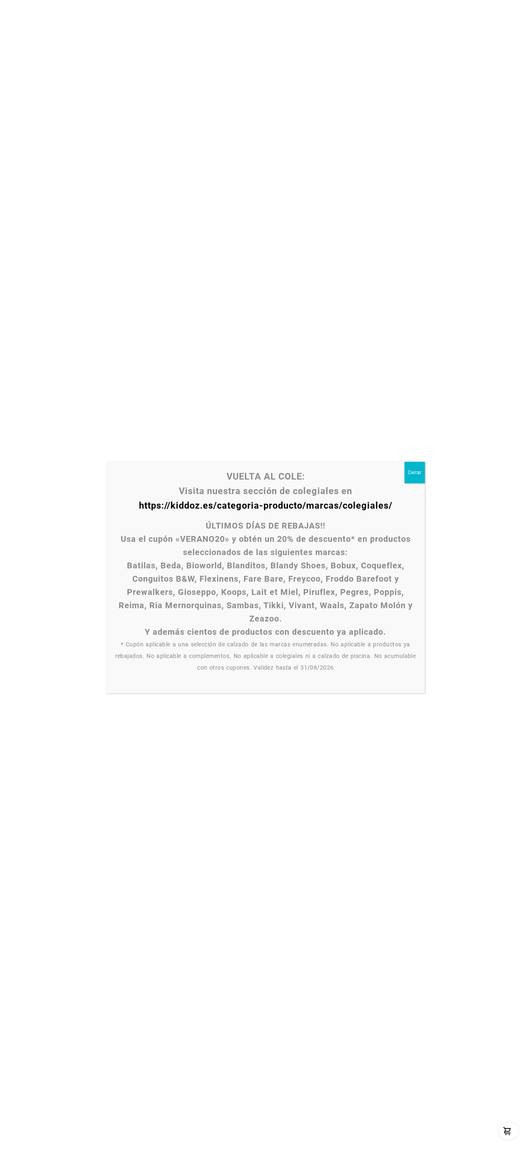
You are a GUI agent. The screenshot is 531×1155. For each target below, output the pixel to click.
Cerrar (414, 472)
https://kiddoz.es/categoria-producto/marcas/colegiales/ (265, 505)
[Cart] (507, 1131)
